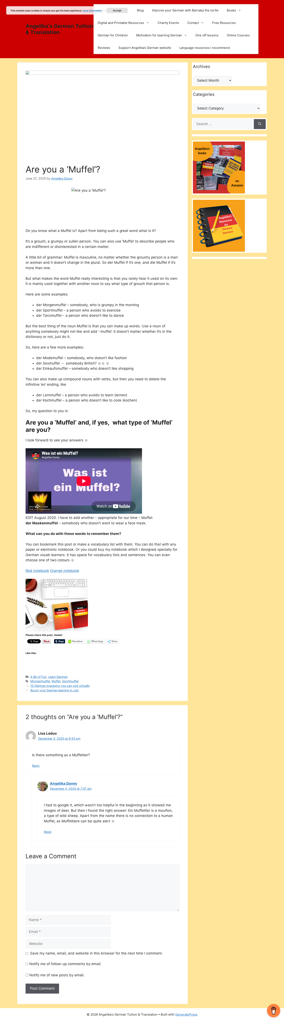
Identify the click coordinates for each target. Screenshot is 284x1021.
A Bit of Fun (38, 677)
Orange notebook (64, 571)
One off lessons (207, 35)
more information (92, 10)
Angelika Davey (63, 783)
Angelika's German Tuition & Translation (59, 29)
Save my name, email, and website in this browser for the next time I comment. (96, 953)
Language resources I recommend (204, 48)
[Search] (260, 124)
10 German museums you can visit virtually (60, 685)
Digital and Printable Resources (121, 23)
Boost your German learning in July (54, 690)
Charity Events (168, 23)
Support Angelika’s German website (145, 48)
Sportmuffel (70, 681)
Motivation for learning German (159, 35)
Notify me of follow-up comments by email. (65, 964)
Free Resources (224, 23)
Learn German (58, 677)
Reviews (104, 48)
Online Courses (238, 35)
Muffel (56, 681)
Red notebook (37, 571)
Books (231, 10)
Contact (193, 23)
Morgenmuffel (40, 681)
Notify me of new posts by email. (56, 975)
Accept (117, 10)
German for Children (113, 35)
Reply (36, 765)
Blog (140, 10)
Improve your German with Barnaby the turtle (185, 10)
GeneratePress (186, 1014)
